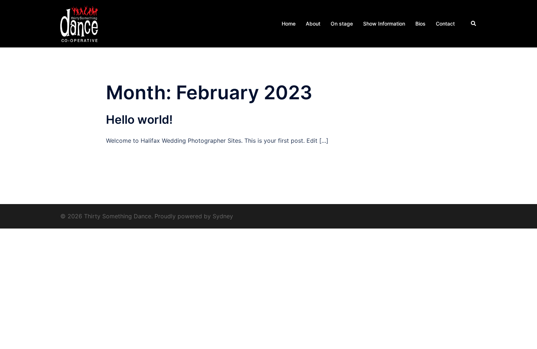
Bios (420, 23)
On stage (342, 23)
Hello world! (139, 119)
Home (289, 23)
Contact (445, 23)
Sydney (223, 216)
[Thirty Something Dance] (79, 23)
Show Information (384, 23)
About (313, 23)
